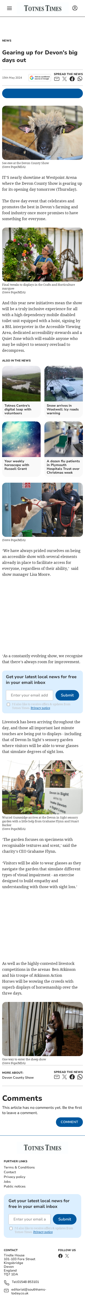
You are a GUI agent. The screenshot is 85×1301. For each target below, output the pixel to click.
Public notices (15, 1186)
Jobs (7, 1181)
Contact (10, 1172)
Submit (67, 695)
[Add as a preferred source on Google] (40, 77)
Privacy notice (40, 708)
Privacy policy (14, 1177)
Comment (69, 1122)
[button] (9, 8)
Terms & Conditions (19, 1167)
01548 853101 (28, 1282)
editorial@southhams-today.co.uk (28, 1291)
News (6, 41)
